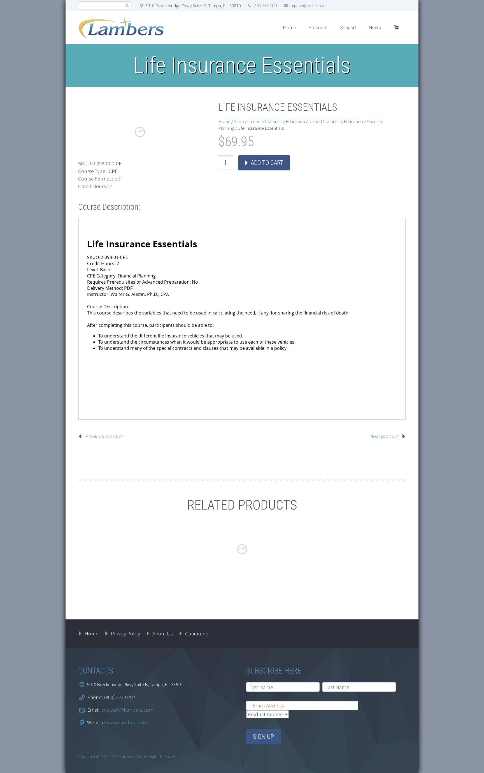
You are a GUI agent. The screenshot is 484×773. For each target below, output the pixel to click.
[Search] (127, 6)
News (375, 27)
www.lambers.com (128, 722)
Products (317, 27)
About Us (162, 633)
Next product (384, 436)
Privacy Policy (125, 633)
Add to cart (267, 162)
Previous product (104, 436)
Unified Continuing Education (335, 121)
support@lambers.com (308, 5)
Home (289, 27)
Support (348, 27)
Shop (239, 121)
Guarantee (196, 633)
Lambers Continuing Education (276, 121)
